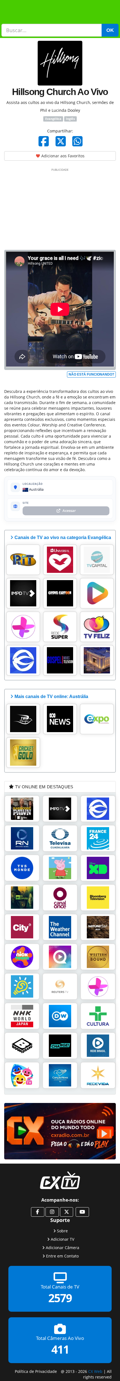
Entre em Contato (62, 1256)
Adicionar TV (62, 1239)
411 (60, 1349)
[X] (60, 141)
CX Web (95, 1371)
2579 (60, 1298)
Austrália (36, 489)
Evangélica (53, 119)
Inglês (70, 119)
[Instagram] (52, 1212)
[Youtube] (82, 1212)
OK (110, 30)
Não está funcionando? (91, 374)
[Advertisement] (60, 208)
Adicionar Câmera (62, 1247)
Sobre (62, 1230)
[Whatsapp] (77, 141)
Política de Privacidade (36, 1371)
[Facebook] (43, 141)
